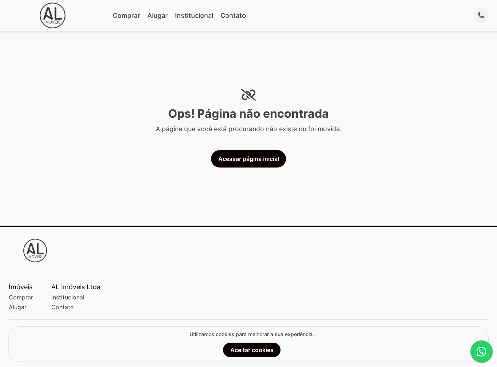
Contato (233, 15)
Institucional (194, 15)
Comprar (126, 15)
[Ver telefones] (481, 15)
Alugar (157, 15)
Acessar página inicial (248, 158)
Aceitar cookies (252, 350)
